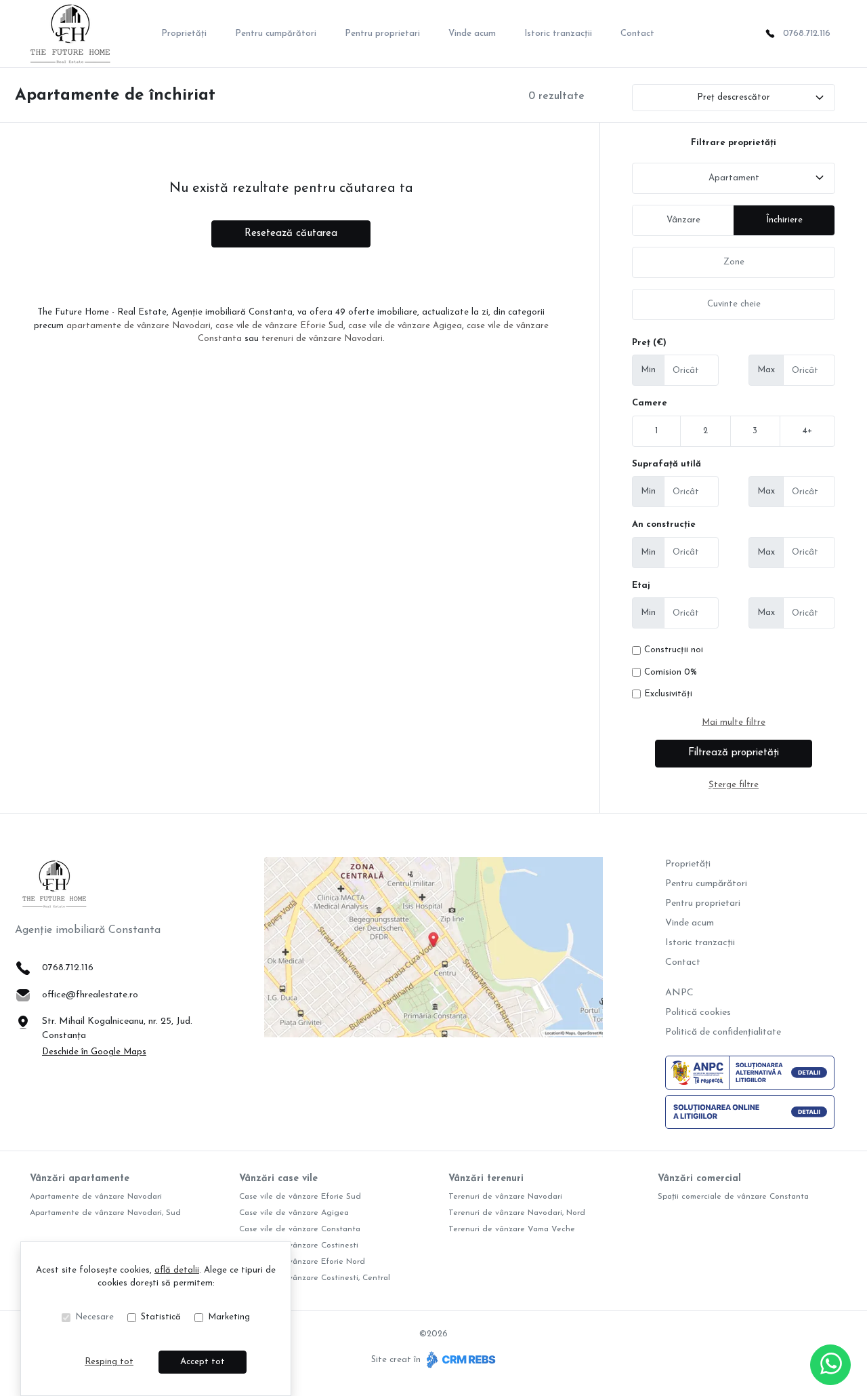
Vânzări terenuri (486, 1179)
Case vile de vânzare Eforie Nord (302, 1262)
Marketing (229, 1317)
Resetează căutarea (291, 233)
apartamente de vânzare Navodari (138, 325)
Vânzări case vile (278, 1179)
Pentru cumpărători (275, 33)
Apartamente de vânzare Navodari (96, 1197)
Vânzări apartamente (79, 1179)
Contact (637, 33)
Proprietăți (184, 33)
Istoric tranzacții (558, 33)
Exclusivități (668, 694)
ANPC (679, 993)
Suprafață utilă (666, 464)
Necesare (94, 1317)
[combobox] (733, 178)
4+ (807, 430)
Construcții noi (673, 649)
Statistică (161, 1317)
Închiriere (784, 220)
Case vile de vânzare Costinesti (298, 1245)
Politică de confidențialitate (723, 1032)
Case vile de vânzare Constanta (299, 1229)
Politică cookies (698, 1013)
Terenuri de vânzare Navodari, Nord (516, 1213)
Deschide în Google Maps (94, 1052)
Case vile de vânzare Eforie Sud (300, 1197)
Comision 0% (670, 672)
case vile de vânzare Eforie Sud (279, 325)
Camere (649, 403)
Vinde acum (472, 33)
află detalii (176, 1270)
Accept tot (202, 1361)
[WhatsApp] (830, 1364)
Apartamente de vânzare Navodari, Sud (105, 1213)
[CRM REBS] (459, 1359)
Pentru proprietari (382, 33)
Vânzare (683, 220)
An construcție (664, 524)
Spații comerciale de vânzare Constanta (733, 1197)
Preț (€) (649, 342)
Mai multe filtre (733, 722)
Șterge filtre (734, 784)
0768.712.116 (806, 33)
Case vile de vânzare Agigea (294, 1213)
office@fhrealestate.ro (90, 995)
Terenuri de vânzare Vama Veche (511, 1229)
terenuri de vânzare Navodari (322, 338)
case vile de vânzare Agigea (405, 325)
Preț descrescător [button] (733, 97)
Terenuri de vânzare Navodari (505, 1197)
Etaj (641, 585)
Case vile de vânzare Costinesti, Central (314, 1278)
